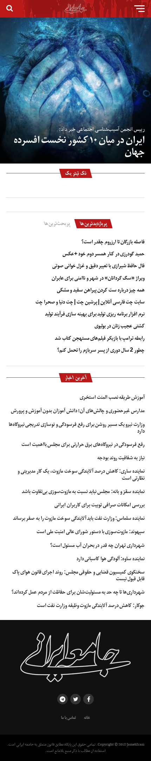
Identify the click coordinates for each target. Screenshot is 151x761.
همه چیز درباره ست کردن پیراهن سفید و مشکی (101, 290)
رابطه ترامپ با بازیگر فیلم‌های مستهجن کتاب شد (100, 338)
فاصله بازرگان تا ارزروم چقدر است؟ (113, 242)
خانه (87, 718)
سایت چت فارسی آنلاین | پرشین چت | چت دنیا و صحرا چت (90, 302)
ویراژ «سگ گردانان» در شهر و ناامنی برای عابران (98, 278)
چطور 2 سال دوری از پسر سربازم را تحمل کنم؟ (101, 350)
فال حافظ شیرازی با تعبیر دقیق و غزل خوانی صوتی (98, 266)
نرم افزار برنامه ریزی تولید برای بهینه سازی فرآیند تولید (95, 314)
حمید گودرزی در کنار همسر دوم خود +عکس (104, 254)
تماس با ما (68, 718)
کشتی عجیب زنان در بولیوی (119, 326)
